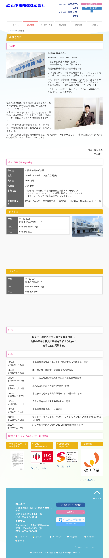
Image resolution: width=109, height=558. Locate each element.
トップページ (14, 25)
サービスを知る (46, 25)
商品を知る (62, 25)
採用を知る (79, 25)
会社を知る (30, 25)
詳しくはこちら (38, 468)
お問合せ (94, 25)
